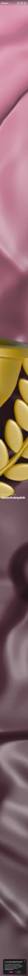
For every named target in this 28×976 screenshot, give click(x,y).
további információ (9, 969)
